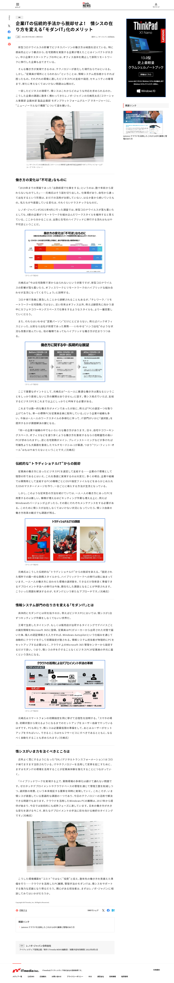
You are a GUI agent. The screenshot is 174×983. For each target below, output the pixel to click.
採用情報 (112, 976)
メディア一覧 (17, 976)
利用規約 (156, 970)
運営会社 (100, 976)
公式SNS (31, 976)
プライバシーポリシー (75, 976)
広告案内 (43, 976)
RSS (90, 976)
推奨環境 (124, 976)
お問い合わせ (56, 976)
